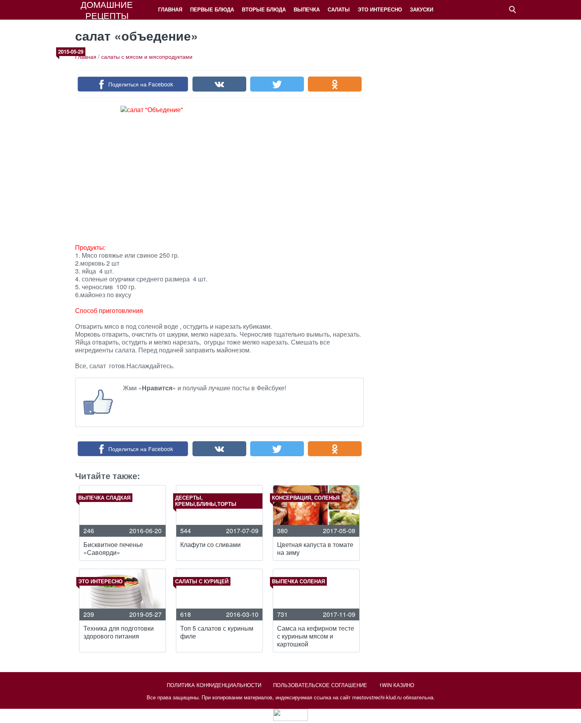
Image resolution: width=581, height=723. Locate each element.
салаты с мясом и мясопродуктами (146, 56)
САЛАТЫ (339, 9)
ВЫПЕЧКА (307, 9)
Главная (170, 9)
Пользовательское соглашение (320, 685)
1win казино (396, 685)
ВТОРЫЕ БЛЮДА (264, 9)
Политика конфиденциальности (214, 685)
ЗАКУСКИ (421, 9)
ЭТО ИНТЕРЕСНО (380, 9)
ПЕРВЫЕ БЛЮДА (212, 9)
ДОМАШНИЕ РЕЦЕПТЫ (107, 9)
